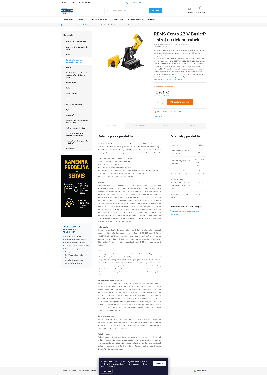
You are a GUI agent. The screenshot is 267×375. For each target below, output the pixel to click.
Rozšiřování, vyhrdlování (74, 104)
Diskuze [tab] (192, 126)
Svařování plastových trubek (75, 128)
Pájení (68, 110)
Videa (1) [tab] (165, 126)
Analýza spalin (71, 83)
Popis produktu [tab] (111, 126)
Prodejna (72, 2)
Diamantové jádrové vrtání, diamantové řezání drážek (75, 135)
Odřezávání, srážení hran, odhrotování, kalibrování (74, 61)
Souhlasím (159, 363)
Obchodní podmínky (85, 2)
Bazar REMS (70, 149)
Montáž (68, 68)
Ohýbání (68, 88)
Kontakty (63, 2)
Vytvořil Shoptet (201, 371)
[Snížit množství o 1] (162, 103)
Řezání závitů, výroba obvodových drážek (77, 48)
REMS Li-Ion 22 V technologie (76, 42)
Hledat (155, 11)
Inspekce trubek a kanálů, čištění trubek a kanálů (77, 122)
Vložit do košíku (182, 102)
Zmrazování (70, 115)
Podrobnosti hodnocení (181, 45)
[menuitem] (68, 19)
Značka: (158, 117)
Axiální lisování (71, 99)
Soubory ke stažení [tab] (138, 126)
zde (113, 366)
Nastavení (107, 371)
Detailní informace (174, 79)
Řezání (68, 55)
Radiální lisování (71, 93)
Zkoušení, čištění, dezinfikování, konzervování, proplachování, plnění (76, 75)
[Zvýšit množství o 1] (162, 100)
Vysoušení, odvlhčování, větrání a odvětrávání (77, 142)
